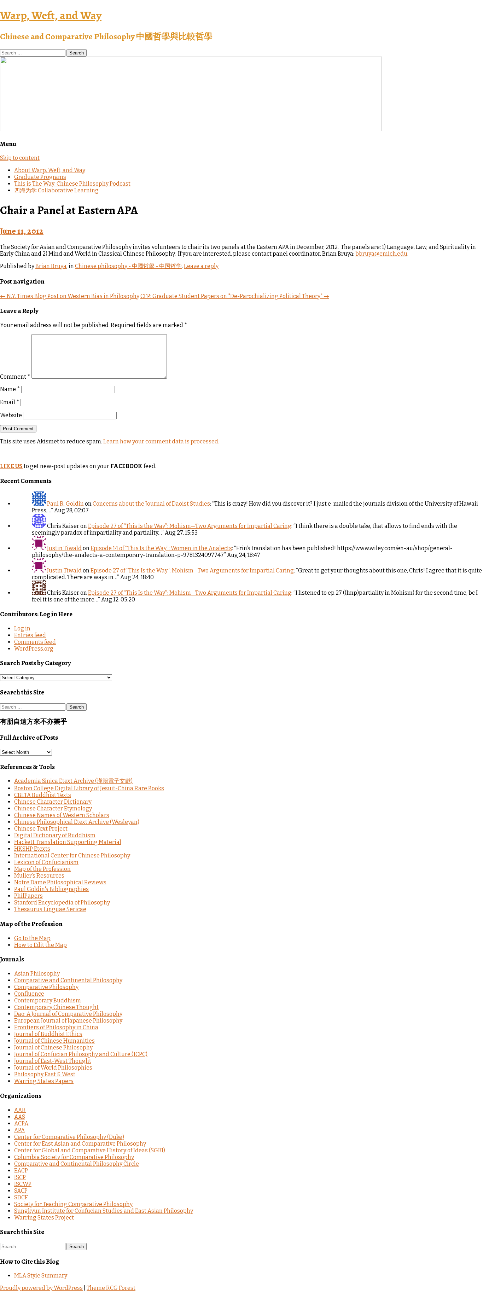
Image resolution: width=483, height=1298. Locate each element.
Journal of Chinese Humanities (54, 1040)
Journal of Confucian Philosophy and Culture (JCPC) (80, 1054)
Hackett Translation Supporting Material (67, 842)
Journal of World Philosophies (53, 1067)
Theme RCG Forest (111, 1288)
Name (10, 389)
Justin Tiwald (64, 548)
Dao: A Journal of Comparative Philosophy (68, 1014)
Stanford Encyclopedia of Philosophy (62, 902)
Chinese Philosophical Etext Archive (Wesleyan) (76, 822)
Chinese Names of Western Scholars (61, 815)
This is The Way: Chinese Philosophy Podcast (72, 183)
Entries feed (30, 635)
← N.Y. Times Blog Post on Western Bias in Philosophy (69, 296)
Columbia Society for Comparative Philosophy (74, 1157)
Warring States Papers (44, 1081)
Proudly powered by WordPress (41, 1288)
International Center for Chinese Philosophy (72, 855)
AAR (20, 1110)
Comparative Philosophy (46, 987)
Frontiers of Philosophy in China (56, 1027)
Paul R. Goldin (65, 503)
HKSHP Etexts (32, 848)
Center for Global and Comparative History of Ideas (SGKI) (89, 1150)
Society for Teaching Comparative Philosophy (73, 1204)
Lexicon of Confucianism (46, 862)
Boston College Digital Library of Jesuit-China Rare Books (89, 788)
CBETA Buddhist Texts (42, 795)
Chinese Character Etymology (53, 808)
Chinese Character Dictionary (53, 801)
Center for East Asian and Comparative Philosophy (80, 1143)
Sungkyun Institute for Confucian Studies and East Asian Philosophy (103, 1210)
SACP (21, 1190)
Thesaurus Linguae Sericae (50, 909)
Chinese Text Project (41, 828)
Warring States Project (44, 1217)
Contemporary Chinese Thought (56, 1007)
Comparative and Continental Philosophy (68, 980)
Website (11, 415)
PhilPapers (28, 895)
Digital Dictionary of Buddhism (54, 835)
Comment (15, 376)
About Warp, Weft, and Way (49, 170)
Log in (22, 628)
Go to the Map (32, 938)
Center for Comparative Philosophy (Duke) (69, 1137)
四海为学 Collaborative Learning (56, 190)
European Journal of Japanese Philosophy (68, 1020)
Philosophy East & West (44, 1074)
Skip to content (20, 158)
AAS (19, 1116)
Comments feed (35, 642)
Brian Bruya (50, 266)
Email (9, 402)
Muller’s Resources (39, 875)
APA (19, 1130)
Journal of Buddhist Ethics (48, 1034)
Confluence (29, 993)
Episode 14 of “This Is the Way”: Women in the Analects (161, 548)
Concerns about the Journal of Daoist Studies (151, 503)
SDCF (21, 1197)
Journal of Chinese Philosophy (53, 1047)
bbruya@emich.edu (381, 253)
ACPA (21, 1123)
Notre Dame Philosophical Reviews (60, 882)
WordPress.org (33, 648)
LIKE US (11, 466)
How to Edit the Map (40, 945)
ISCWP (22, 1184)
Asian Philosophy (37, 973)
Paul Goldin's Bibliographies (51, 889)
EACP (21, 1170)
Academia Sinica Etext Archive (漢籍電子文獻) (73, 781)
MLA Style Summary (40, 1275)
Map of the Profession (42, 869)
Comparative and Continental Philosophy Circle (76, 1163)
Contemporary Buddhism (47, 1000)
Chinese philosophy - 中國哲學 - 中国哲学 (128, 266)
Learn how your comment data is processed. (161, 441)
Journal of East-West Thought (52, 1061)
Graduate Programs (40, 177)
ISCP (20, 1177)
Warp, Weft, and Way (50, 15)
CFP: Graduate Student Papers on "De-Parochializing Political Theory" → (234, 296)
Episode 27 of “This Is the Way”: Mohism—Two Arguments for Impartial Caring (189, 526)
